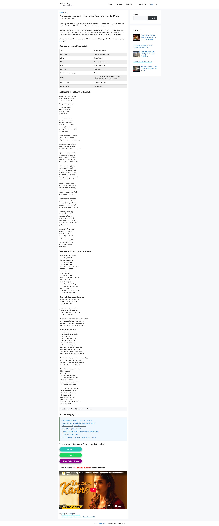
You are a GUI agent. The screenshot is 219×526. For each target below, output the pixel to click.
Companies (142, 4)
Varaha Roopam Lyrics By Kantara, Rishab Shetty (78, 423)
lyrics (61, 41)
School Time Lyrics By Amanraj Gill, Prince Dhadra (79, 437)
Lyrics (151, 4)
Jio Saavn (70, 449)
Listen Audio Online (70, 461)
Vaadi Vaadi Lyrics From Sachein (70, 515)
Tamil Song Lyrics (70, 513)
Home (110, 4)
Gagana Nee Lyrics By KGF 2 (71, 429)
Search (135, 15)
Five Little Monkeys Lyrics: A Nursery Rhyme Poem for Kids (78, 516)
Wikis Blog (65, 3)
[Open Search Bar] (156, 4)
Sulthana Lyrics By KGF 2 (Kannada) (74, 426)
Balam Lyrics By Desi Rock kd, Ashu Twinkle (77, 420)
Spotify (70, 455)
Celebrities (129, 4)
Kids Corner (119, 4)
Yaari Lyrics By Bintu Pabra (71, 434)
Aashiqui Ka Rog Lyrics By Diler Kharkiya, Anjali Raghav (80, 431)
